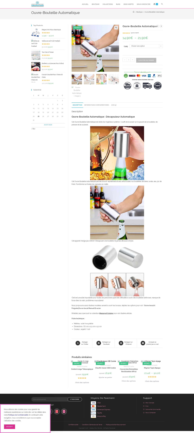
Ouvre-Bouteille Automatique (154, 12)
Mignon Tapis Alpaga (152, 368)
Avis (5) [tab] (113, 105)
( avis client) (135, 33)
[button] (116, 27)
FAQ (147, 406)
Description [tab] (77, 105)
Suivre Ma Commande (153, 409)
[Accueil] (133, 12)
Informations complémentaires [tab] (96, 105)
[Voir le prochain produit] (161, 26)
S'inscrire (74, 399)
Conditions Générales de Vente (92, 424)
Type (126, 46)
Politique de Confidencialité (18, 415)
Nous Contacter (151, 412)
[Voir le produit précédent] (157, 26)
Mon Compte (150, 403)
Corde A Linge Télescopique (82, 369)
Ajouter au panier (146, 60)
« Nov (33, 129)
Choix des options (82, 382)
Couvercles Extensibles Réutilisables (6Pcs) (129, 370)
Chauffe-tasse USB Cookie (105, 368)
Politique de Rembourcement (116, 424)
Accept (9, 427)
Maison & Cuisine (82, 366)
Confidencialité (73, 424)
